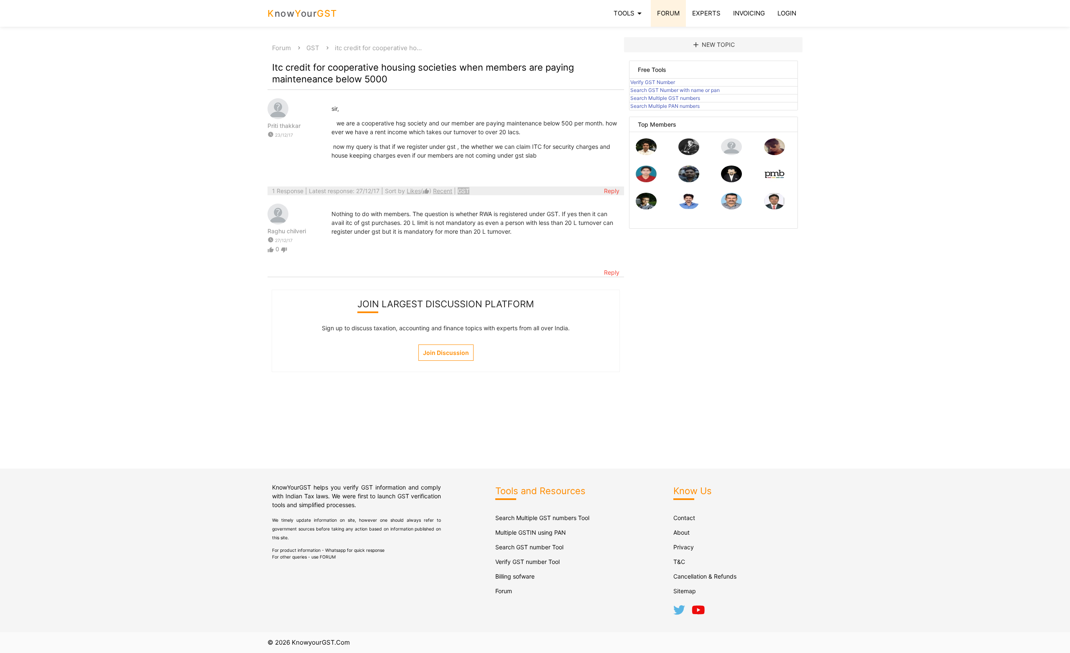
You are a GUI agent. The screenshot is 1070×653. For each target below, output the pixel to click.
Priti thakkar (284, 125)
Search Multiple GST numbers (665, 98)
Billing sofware (515, 576)
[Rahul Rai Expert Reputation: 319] (731, 180)
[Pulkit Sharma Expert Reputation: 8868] (646, 152)
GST (312, 48)
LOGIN (786, 13)
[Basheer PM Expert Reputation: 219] (774, 180)
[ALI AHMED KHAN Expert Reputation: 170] (774, 207)
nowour (302, 13)
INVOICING (749, 13)
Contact (684, 517)
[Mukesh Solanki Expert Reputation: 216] (646, 207)
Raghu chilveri (287, 231)
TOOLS (629, 13)
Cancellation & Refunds (704, 576)
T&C (679, 561)
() (420, 190)
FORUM (668, 13)
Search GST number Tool (529, 547)
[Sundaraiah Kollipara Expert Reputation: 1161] (731, 152)
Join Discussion (446, 352)
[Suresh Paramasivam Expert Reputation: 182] (688, 207)
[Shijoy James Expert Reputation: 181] (731, 207)
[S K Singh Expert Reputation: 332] (688, 180)
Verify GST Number (652, 82)
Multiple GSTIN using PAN (530, 532)
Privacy (683, 547)
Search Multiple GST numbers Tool (542, 517)
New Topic (713, 45)
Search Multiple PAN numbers (665, 106)
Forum (281, 48)
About (681, 532)
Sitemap (684, 590)
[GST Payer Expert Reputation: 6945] (688, 152)
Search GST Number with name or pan (675, 90)
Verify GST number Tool (527, 561)
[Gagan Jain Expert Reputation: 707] (774, 152)
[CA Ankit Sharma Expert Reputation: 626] (646, 180)
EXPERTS (706, 13)
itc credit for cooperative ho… (378, 48)
